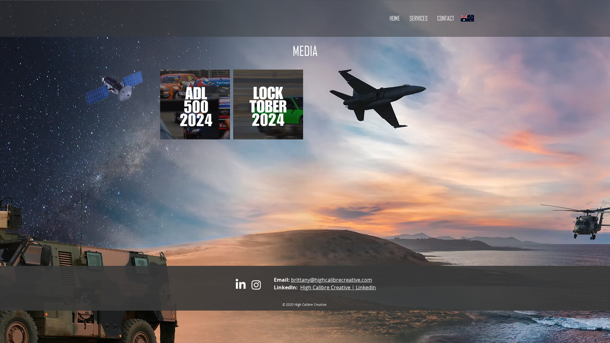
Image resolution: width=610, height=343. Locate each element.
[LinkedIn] (240, 285)
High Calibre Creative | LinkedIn (338, 287)
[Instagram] (256, 285)
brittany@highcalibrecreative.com (331, 279)
